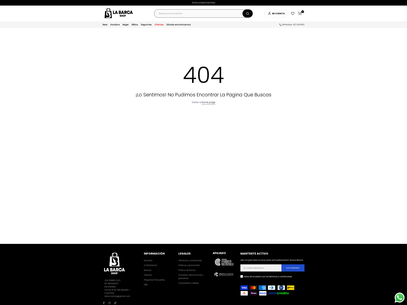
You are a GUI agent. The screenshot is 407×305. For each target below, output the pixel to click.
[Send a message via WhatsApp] (399, 297)
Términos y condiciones (190, 260)
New (105, 24)
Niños (135, 24)
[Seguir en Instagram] (109, 303)
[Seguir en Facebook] (104, 303)
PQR (146, 284)
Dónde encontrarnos (178, 24)
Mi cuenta (278, 13)
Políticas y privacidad (189, 265)
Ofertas (159, 24)
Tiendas (148, 275)
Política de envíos (187, 270)
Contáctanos (150, 265)
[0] (299, 13)
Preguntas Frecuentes (154, 279)
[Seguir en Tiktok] (115, 303)
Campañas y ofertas (188, 283)
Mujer (126, 24)
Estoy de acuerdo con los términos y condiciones (268, 276)
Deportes (146, 24)
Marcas (147, 270)
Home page (208, 102)
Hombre (115, 24)
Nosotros (148, 260)
